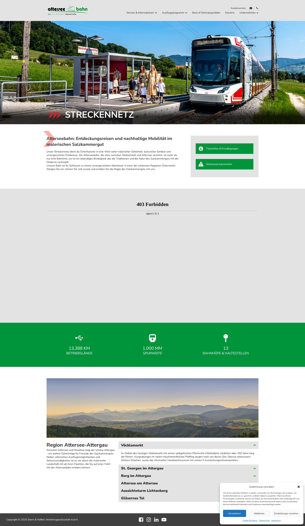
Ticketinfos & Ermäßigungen (222, 148)
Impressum (276, 520)
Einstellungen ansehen (286, 513)
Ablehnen (259, 513)
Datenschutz (264, 520)
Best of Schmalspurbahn (206, 12)
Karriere (229, 12)
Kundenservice (238, 8)
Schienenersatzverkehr (219, 164)
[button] (298, 486)
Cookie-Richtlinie (250, 520)
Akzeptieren (234, 513)
